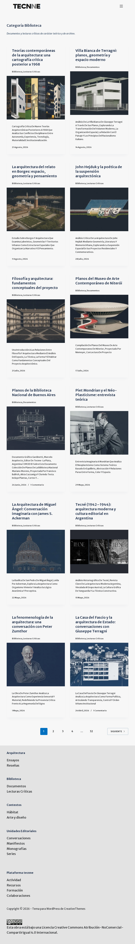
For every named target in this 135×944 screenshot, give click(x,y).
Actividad (14, 880)
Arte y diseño (16, 817)
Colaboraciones (18, 896)
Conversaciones (19, 838)
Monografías (17, 849)
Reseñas (13, 765)
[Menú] (121, 6)
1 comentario (37, 485)
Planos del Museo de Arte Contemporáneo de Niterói (98, 280)
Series (11, 854)
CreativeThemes (74, 908)
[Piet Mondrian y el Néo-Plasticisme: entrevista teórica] (99, 433)
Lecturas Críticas (31, 71)
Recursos (14, 885)
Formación (15, 890)
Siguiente (116, 731)
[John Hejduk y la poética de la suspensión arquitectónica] (99, 209)
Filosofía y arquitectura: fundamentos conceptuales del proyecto (35, 283)
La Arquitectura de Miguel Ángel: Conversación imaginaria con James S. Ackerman (34, 511)
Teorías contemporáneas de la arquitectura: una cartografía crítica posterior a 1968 (33, 57)
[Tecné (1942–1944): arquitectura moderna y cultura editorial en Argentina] (99, 551)
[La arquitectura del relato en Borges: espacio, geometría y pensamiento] (36, 209)
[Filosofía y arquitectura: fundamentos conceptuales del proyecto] (36, 321)
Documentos (93, 67)
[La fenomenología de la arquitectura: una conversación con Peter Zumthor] (36, 664)
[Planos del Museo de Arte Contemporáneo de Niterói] (99, 316)
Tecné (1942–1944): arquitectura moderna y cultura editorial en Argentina (95, 511)
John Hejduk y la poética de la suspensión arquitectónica (98, 171)
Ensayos (13, 760)
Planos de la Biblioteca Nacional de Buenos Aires (34, 392)
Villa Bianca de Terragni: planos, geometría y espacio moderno (96, 55)
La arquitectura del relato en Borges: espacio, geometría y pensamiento (34, 171)
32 (91, 731)
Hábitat (12, 812)
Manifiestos (16, 843)
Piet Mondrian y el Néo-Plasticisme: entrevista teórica (96, 395)
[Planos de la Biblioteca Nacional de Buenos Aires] (36, 428)
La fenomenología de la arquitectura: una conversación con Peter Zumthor (32, 624)
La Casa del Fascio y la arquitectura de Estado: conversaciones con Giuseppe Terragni (95, 624)
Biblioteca (17, 71)
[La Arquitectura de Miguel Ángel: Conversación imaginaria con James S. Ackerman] (36, 551)
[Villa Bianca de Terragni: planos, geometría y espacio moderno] (99, 93)
